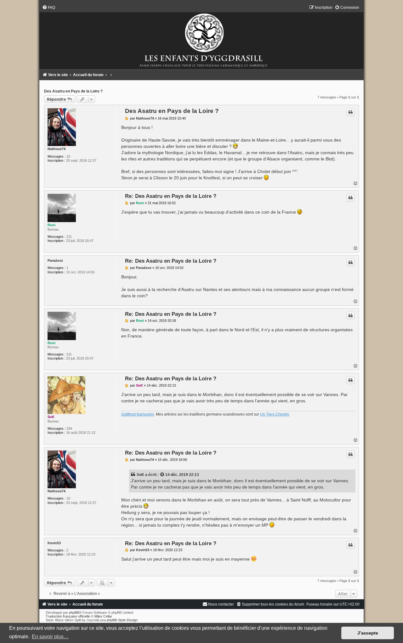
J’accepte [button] (367, 632)
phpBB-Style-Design (122, 620)
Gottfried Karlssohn (137, 414)
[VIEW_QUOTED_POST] (162, 474)
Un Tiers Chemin (274, 414)
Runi (51, 225)
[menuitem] (48, 7)
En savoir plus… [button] (50, 636)
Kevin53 (54, 543)
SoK (51, 417)
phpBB (74, 612)
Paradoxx (55, 260)
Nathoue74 (56, 149)
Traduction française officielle (68, 616)
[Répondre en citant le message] (350, 112)
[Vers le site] (201, 37)
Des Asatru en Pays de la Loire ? (73, 91)
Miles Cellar (103, 616)
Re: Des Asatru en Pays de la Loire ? (170, 196)
